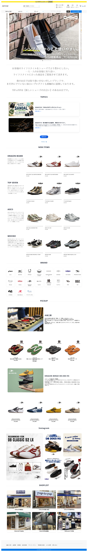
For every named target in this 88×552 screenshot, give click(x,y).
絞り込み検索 (76, 11)
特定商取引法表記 (41, 545)
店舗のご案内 (8, 545)
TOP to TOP (8, 11)
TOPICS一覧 (44, 141)
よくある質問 (48, 545)
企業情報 (14, 545)
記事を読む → (38, 111)
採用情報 (19, 545)
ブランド (36, 11)
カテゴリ (20, 11)
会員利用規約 (24, 545)
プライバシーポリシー (32, 545)
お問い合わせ (54, 545)
